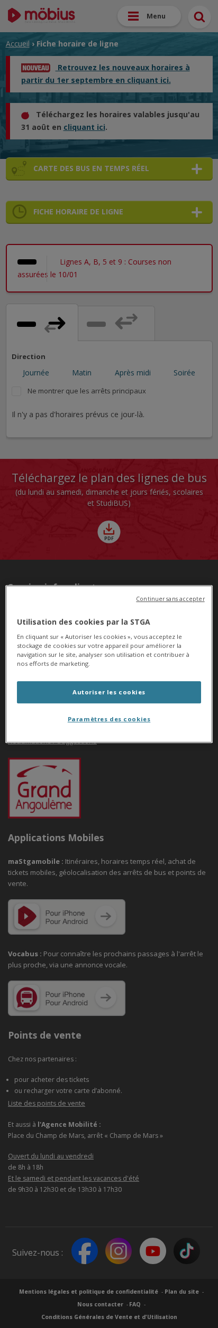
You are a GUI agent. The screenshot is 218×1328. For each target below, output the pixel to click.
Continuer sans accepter (170, 598)
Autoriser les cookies (109, 692)
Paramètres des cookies (109, 719)
